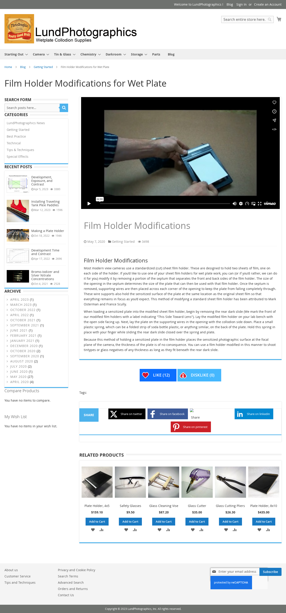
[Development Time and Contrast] (18, 256)
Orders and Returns (73, 589)
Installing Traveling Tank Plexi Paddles (45, 203)
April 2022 (19, 315)
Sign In (241, 4)
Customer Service (17, 576)
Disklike (202, 375)
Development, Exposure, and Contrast (42, 180)
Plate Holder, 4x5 (96, 506)
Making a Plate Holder (47, 231)
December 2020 (24, 346)
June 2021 (19, 330)
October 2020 (23, 351)
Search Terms (68, 576)
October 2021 (23, 320)
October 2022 (23, 310)
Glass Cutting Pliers (230, 506)
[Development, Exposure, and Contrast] (18, 184)
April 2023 (19, 299)
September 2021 (24, 325)
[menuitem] (15, 54)
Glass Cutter (197, 506)
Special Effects (17, 156)
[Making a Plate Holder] (18, 235)
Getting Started (43, 67)
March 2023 (21, 304)
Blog (230, 4)
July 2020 (18, 366)
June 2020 (19, 371)
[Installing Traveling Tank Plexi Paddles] (18, 211)
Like (161, 375)
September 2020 (24, 356)
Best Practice (16, 136)
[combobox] (247, 19)
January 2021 (22, 340)
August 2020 (21, 361)
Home (8, 67)
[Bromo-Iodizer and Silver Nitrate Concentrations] (18, 276)
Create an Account (268, 4)
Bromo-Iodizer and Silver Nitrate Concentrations (45, 275)
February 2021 (23, 335)
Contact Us (66, 595)
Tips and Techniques (20, 582)
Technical (14, 143)
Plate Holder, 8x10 (263, 506)
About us (11, 570)
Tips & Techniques (20, 150)
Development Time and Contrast (45, 252)
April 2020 (19, 382)
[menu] (143, 54)
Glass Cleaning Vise (163, 506)
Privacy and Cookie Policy (76, 570)
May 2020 (18, 377)
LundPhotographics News (26, 123)
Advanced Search (71, 582)
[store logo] (73, 28)
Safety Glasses (130, 506)
